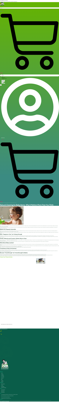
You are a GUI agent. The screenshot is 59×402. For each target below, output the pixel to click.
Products (3, 75)
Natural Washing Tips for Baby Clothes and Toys (6, 324)
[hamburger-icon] (58, 74)
